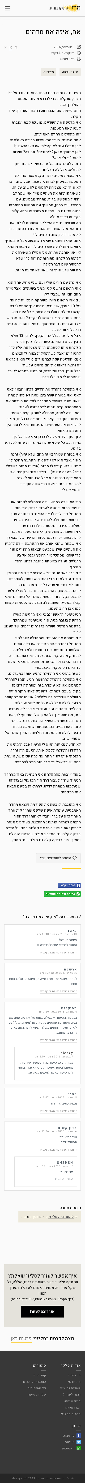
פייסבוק (69, 1435)
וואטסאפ (68, 1448)
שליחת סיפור (36, 1394)
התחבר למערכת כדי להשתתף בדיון (58, 952)
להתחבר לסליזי (61, 1217)
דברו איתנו (73, 1407)
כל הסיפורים (37, 1388)
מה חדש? (74, 1381)
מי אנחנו (74, 1375)
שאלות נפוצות (70, 1388)
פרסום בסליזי (71, 1414)
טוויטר (70, 1442)
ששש (64, 59)
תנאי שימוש (72, 1401)
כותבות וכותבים (34, 1381)
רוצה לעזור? (72, 1394)
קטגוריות (39, 1375)
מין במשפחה (70, 72)
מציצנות (48, 72)
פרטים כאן (21, 1338)
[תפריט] (7, 8)
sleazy (67, 1053)
